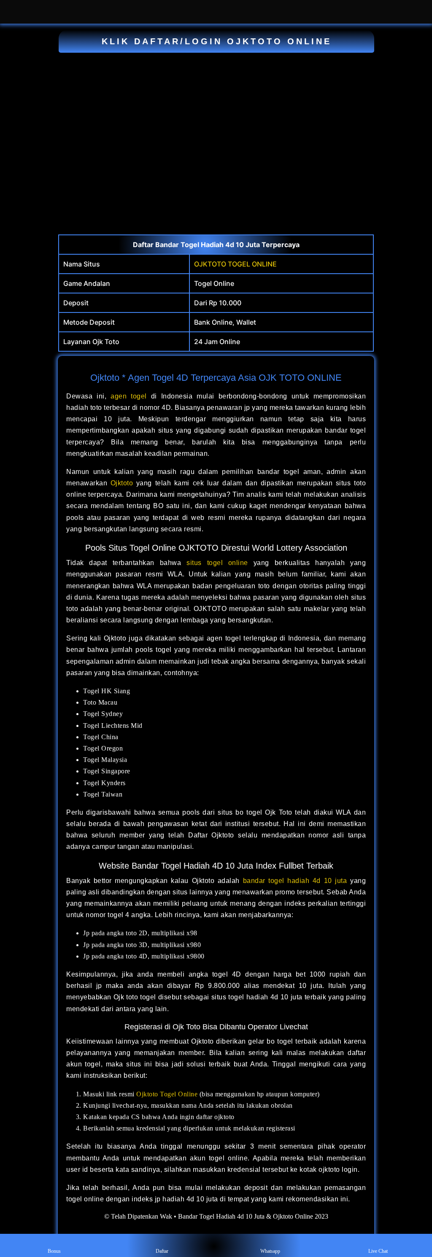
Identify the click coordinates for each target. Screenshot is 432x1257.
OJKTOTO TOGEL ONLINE (235, 264)
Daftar (162, 1251)
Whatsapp (270, 1251)
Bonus (54, 1251)
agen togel (129, 396)
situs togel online (217, 562)
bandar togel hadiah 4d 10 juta (295, 880)
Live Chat (378, 1251)
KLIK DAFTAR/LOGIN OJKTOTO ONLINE (217, 41)
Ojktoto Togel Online (166, 1094)
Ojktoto (122, 483)
